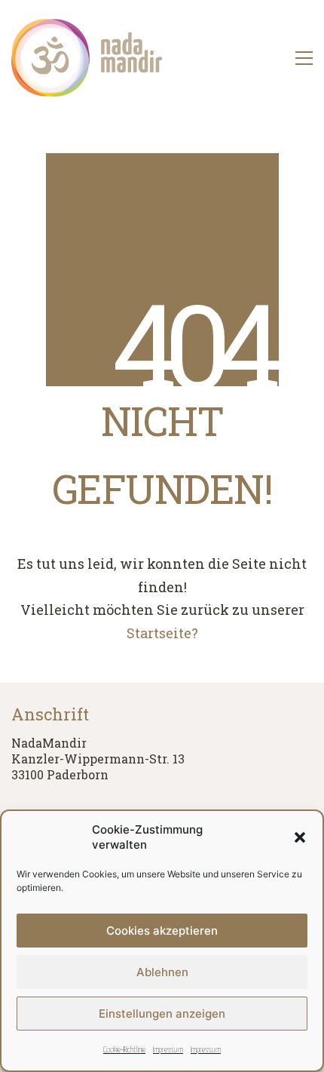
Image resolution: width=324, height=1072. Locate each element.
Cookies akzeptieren (162, 930)
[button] (299, 837)
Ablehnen (162, 972)
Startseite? (162, 633)
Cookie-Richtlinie (124, 1050)
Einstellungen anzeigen (162, 1013)
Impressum (168, 1050)
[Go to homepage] (86, 58)
